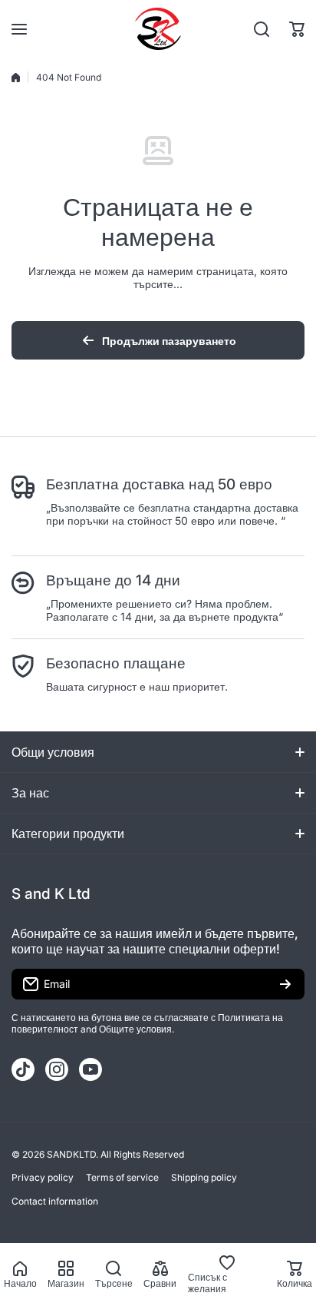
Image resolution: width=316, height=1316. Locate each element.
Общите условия (135, 1029)
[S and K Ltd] (158, 29)
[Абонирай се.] (285, 984)
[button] (296, 29)
